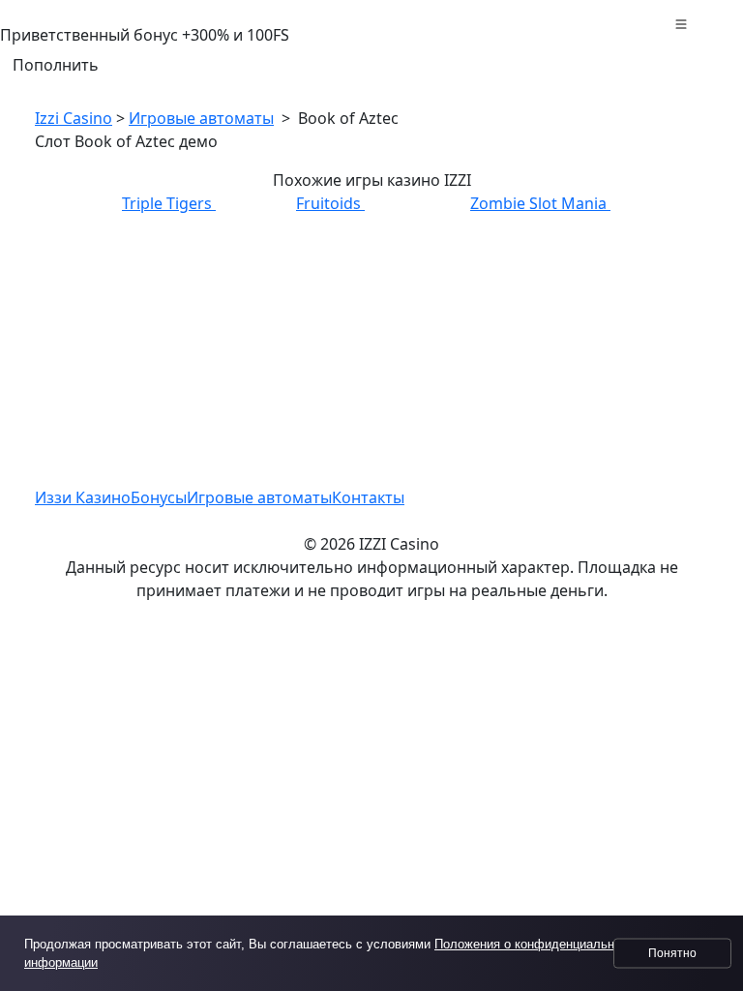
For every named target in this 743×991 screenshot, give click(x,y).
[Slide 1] (371, 598)
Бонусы (159, 497)
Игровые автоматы (201, 118)
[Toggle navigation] (681, 27)
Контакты (368, 497)
